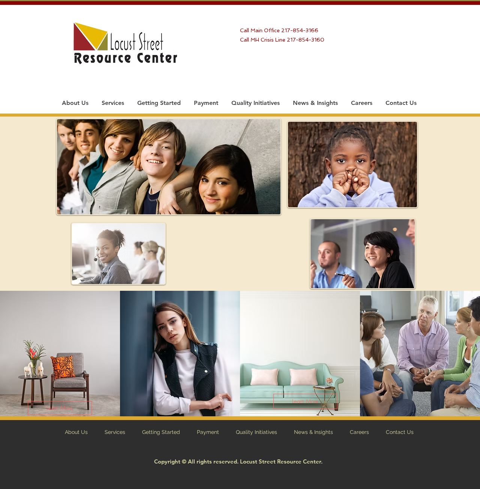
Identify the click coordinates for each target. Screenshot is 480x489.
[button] (60, 408)
